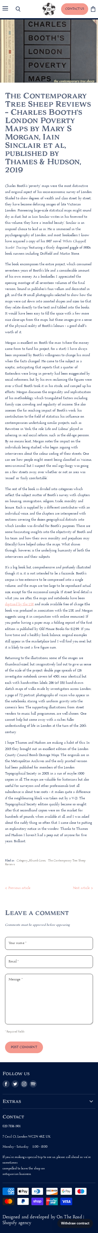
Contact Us (74, 8)
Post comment (24, 1047)
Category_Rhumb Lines (31, 860)
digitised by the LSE (19, 604)
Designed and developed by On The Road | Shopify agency (43, 1220)
